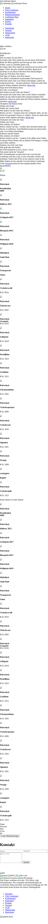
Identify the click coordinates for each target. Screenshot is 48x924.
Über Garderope (11, 10)
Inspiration (9, 19)
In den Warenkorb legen (10, 836)
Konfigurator (10, 12)
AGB (7, 35)
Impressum (9, 37)
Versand (8, 30)
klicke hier (31, 85)
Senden (26, 862)
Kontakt (8, 24)
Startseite (8, 894)
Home (7, 8)
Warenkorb (9, 28)
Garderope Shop (11, 17)
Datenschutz (10, 33)
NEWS (8, 21)
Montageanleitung (12, 15)
